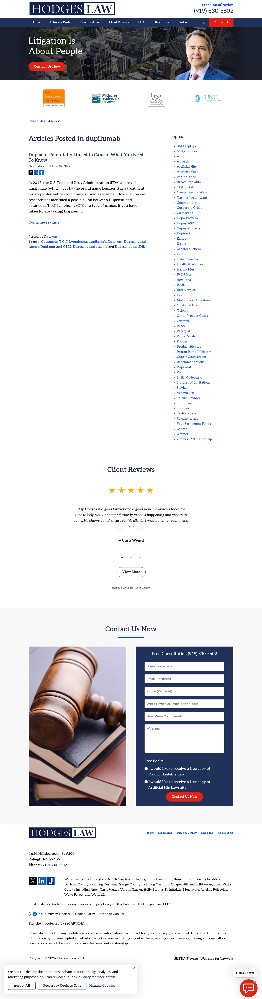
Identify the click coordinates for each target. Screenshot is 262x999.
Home (37, 22)
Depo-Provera (187, 218)
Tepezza (183, 408)
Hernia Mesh (186, 269)
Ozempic (183, 321)
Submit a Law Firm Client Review (131, 587)
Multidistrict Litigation (193, 300)
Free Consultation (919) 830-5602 (184, 653)
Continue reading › (45, 222)
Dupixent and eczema (90, 247)
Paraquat (183, 331)
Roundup (183, 372)
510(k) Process (188, 151)
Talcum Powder (188, 398)
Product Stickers (189, 347)
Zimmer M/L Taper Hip (194, 439)
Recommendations (190, 362)
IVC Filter (184, 275)
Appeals (183, 161)
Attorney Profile (60, 22)
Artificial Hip (186, 167)
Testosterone (186, 413)
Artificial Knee (187, 172)
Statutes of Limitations (193, 382)
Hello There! (245, 973)
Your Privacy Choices (55, 914)
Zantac (182, 429)
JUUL (181, 285)
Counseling (185, 213)
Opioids (182, 310)
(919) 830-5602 (213, 11)
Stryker (182, 388)
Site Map (207, 833)
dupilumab (97, 242)
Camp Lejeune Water (193, 192)
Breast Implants (189, 182)
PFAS (181, 326)
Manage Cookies (112, 914)
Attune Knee (186, 177)
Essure (182, 244)
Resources (162, 22)
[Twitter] (33, 881)
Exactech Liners (189, 249)
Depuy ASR (185, 223)
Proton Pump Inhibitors (194, 352)
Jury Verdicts (187, 290)
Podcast (183, 22)
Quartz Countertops (192, 357)
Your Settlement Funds (194, 424)
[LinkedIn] (42, 881)
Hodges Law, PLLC (71, 958)
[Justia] (51, 881)
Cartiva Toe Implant (192, 197)
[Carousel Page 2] (131, 557)
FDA (180, 254)
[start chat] (249, 988)
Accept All (22, 986)
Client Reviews (119, 22)
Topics (176, 136)
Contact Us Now (47, 67)
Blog (202, 22)
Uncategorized (188, 418)
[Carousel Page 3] (139, 557)
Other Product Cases (192, 316)
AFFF (181, 156)
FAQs (141, 22)
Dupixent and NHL (130, 247)
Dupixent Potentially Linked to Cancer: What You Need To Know (86, 157)
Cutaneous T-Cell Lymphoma (64, 242)
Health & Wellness (191, 264)
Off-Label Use (187, 305)
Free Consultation (217, 5)
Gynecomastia (187, 259)
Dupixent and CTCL (56, 247)
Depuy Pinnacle (188, 228)
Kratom (182, 295)
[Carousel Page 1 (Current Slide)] (122, 557)
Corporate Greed (189, 208)
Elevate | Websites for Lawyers (203, 959)
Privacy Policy (187, 833)
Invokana (184, 280)
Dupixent (51, 237)
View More (131, 572)
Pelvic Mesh (186, 336)
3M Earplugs (186, 146)
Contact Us (221, 22)
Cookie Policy (85, 914)
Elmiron (182, 239)
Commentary (187, 203)
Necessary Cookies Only (62, 986)
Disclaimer (165, 833)
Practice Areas (90, 22)
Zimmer (182, 434)
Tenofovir (184, 403)
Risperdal (184, 367)
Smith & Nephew (189, 377)
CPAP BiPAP (186, 187)
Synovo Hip (185, 393)
